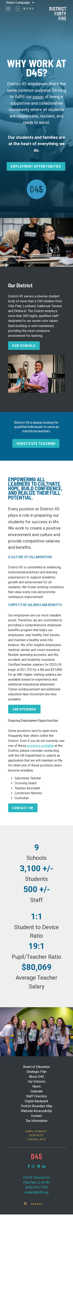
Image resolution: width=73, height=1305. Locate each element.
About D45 (36, 1077)
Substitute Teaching (36, 443)
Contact (36, 1116)
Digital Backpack (36, 1101)
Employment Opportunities (36, 166)
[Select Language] (20, 2)
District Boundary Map (36, 1106)
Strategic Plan (36, 1072)
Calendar (36, 1091)
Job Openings (24, 709)
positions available (40, 746)
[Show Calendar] (8, 9)
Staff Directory (36, 1096)
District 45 (58, 13)
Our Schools (23, 345)
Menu (29, 8)
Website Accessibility (36, 1111)
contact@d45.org (36, 1192)
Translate (36, 1139)
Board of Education (36, 1067)
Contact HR (22, 808)
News (36, 1086)
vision (38, 96)
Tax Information (36, 1121)
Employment (36, 1131)
